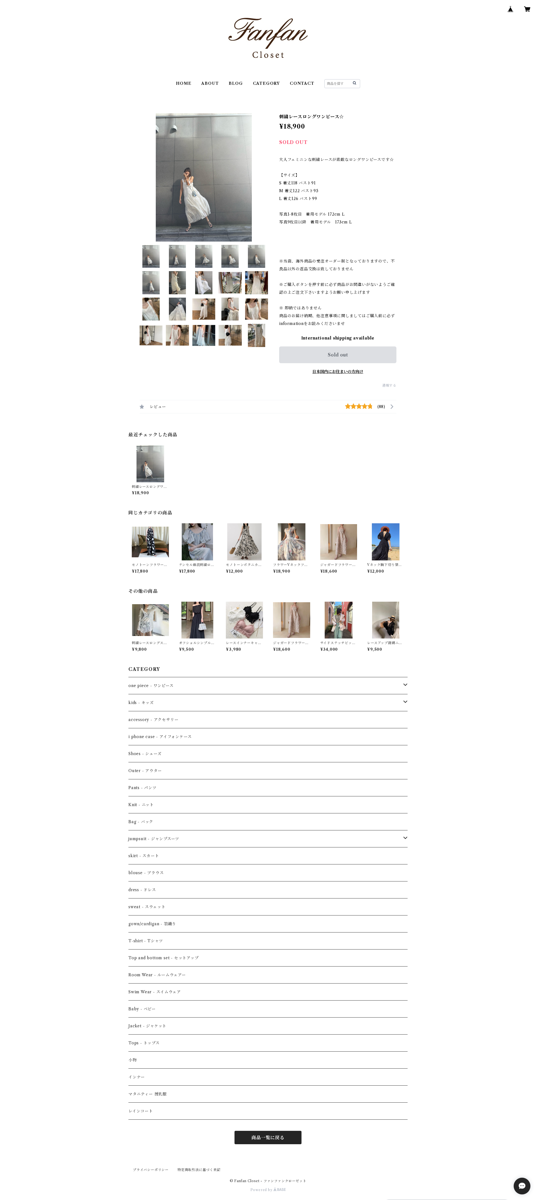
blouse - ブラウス (146, 872)
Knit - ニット (141, 804)
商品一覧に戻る (268, 1137)
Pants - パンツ (142, 787)
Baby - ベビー (142, 1008)
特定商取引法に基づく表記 (199, 1170)
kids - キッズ (141, 702)
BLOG (236, 83)
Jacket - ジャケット (147, 1025)
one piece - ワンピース (151, 685)
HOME (183, 83)
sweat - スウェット (146, 906)
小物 (132, 1059)
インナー (136, 1076)
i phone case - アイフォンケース (160, 736)
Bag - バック (140, 821)
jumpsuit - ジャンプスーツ (153, 838)
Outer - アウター (145, 770)
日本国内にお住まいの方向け (337, 371)
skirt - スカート (143, 855)
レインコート (140, 1111)
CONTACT (302, 83)
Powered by (262, 1190)
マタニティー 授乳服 (147, 1094)
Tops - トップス (144, 1042)
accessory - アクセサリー (153, 719)
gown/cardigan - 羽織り (152, 923)
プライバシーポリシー (151, 1170)
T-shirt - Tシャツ (145, 940)
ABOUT (210, 83)
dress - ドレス (142, 889)
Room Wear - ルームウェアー (157, 974)
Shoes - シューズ (145, 753)
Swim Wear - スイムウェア (154, 991)
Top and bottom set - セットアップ (163, 957)
